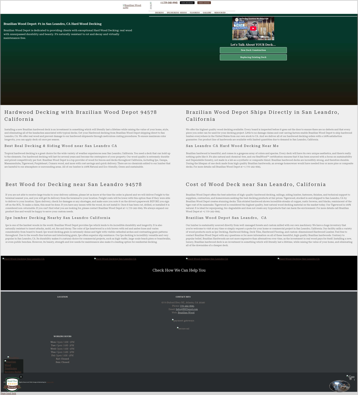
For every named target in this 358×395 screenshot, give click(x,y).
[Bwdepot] (339, 386)
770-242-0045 (187, 306)
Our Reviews (187, 3)
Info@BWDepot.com (187, 309)
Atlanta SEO (50, 382)
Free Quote (204, 3)
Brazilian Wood (186, 312)
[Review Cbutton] (12, 384)
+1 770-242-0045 (169, 2)
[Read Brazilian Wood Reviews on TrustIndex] (13, 372)
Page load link (8, 393)
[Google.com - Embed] (62, 315)
